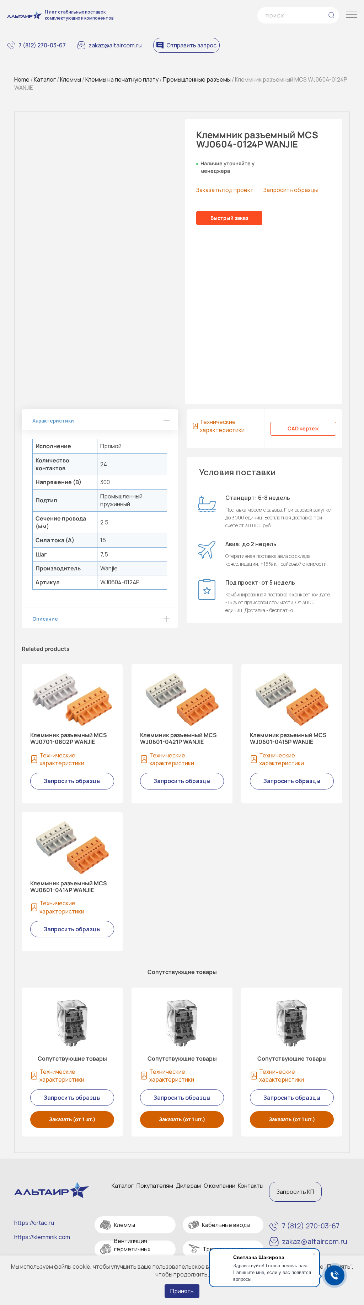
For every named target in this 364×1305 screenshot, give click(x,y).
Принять (182, 1291)
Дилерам (188, 1186)
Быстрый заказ (229, 217)
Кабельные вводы (226, 1225)
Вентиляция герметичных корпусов (132, 1249)
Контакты (250, 1186)
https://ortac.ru (34, 1223)
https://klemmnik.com (42, 1237)
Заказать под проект (224, 190)
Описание (45, 618)
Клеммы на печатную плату (122, 79)
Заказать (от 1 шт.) (72, 1119)
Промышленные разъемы (197, 79)
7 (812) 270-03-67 (42, 45)
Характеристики (53, 420)
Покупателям (154, 1186)
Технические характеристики (222, 426)
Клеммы (70, 79)
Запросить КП (295, 1192)
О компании (219, 1186)
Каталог (45, 79)
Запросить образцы (290, 190)
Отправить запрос (191, 45)
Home (22, 79)
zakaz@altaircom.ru (115, 45)
